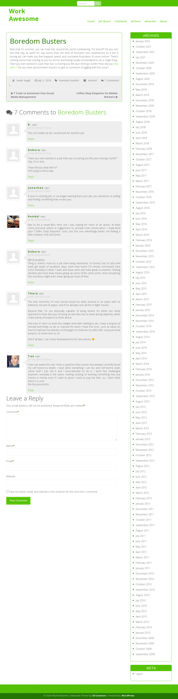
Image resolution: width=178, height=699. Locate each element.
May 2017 (141, 175)
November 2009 (145, 643)
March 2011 (142, 557)
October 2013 (143, 390)
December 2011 (145, 509)
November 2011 (145, 514)
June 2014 (141, 347)
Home (91, 21)
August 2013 (142, 401)
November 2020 (145, 62)
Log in (139, 673)
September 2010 (145, 589)
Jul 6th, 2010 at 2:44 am (39, 191)
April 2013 (141, 423)
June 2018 (141, 132)
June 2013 (141, 412)
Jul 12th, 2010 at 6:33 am (39, 359)
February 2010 (144, 627)
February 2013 (144, 433)
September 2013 (145, 396)
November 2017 (145, 154)
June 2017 (141, 170)
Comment (12, 412)
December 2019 (145, 84)
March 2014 (142, 363)
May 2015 (141, 288)
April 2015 (141, 294)
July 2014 (140, 342)
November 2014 (145, 320)
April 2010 (141, 616)
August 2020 (142, 78)
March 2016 (142, 234)
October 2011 (143, 519)
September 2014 (145, 331)
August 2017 (142, 165)
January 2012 (143, 503)
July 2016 (140, 213)
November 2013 (145, 385)
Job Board (104, 21)
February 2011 (144, 562)
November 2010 (145, 579)
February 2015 (144, 304)
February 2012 (144, 498)
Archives (136, 21)
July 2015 (140, 277)
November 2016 (145, 191)
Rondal (34, 216)
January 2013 (143, 439)
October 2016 (143, 197)
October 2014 (143, 326)
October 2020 (143, 68)
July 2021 (140, 57)
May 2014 (141, 353)
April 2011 (141, 552)
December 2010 (145, 573)
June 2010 (141, 605)
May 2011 (141, 546)
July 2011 (140, 536)
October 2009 (143, 648)
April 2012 (141, 487)
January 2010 (143, 632)
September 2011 (145, 525)
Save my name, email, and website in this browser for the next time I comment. (53, 491)
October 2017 (143, 159)
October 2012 (143, 455)
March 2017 (142, 181)
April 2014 (141, 358)
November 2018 (145, 105)
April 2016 (141, 229)
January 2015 (143, 310)
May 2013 (141, 417)
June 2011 (141, 541)
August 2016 (142, 208)
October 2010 (143, 584)
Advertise (150, 21)
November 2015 (145, 256)
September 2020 (145, 73)
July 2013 (140, 406)
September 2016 (145, 202)
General (92, 80)
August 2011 (142, 530)
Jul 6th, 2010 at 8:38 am (39, 254)
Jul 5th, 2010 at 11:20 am (39, 127)
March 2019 (142, 95)
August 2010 (142, 595)
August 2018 (142, 121)
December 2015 (145, 251)
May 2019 (141, 89)
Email (9, 461)
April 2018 (141, 138)
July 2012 (140, 471)
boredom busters (69, 80)
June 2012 (141, 476)
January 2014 (143, 374)
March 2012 (142, 493)
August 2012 (142, 466)
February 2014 (144, 369)
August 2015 (142, 272)
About (163, 21)
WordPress (128, 695)
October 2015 (143, 261)
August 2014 (142, 337)
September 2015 (145, 267)
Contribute (120, 21)
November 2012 (145, 449)
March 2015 (142, 299)
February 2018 (144, 148)
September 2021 (145, 52)
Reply (31, 138)
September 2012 (145, 460)
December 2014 (145, 315)
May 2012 (141, 482)
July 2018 (140, 127)
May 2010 (141, 611)
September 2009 (145, 654)
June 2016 (141, 218)
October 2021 (143, 46)
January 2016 (143, 245)
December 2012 (145, 444)
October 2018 (143, 111)
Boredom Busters (82, 112)
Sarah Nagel (23, 80)
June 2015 (141, 283)
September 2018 (145, 116)
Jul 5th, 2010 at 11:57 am (39, 153)
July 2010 (140, 600)
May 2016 (141, 224)
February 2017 (144, 186)
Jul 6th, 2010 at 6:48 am (39, 219)
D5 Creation (99, 695)
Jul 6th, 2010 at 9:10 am (39, 296)
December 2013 (145, 380)
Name (9, 445)
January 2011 (143, 568)
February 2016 (144, 240)
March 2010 (142, 622)
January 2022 (143, 41)
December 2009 (145, 638)
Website (10, 476)
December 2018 (145, 100)
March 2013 (142, 428)
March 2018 (142, 143)
